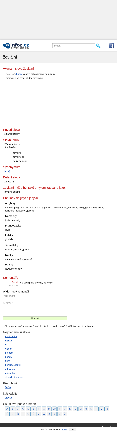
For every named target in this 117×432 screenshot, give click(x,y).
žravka (8, 398)
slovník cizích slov (14, 377)
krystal (8, 340)
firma (7, 361)
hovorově (11, 74)
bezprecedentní (13, 365)
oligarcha (10, 373)
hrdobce (9, 353)
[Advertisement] (58, 20)
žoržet (8, 387)
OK (72, 429)
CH (54, 408)
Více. (64, 429)
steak (8, 344)
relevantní (10, 369)
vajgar (8, 349)
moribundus (11, 336)
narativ (8, 357)
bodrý (19, 74)
